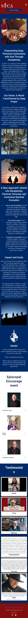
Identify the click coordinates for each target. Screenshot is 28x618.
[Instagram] (12, 615)
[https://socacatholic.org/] (7, 5)
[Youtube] (15, 615)
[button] (26, 5)
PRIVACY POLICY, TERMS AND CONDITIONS (14, 607)
